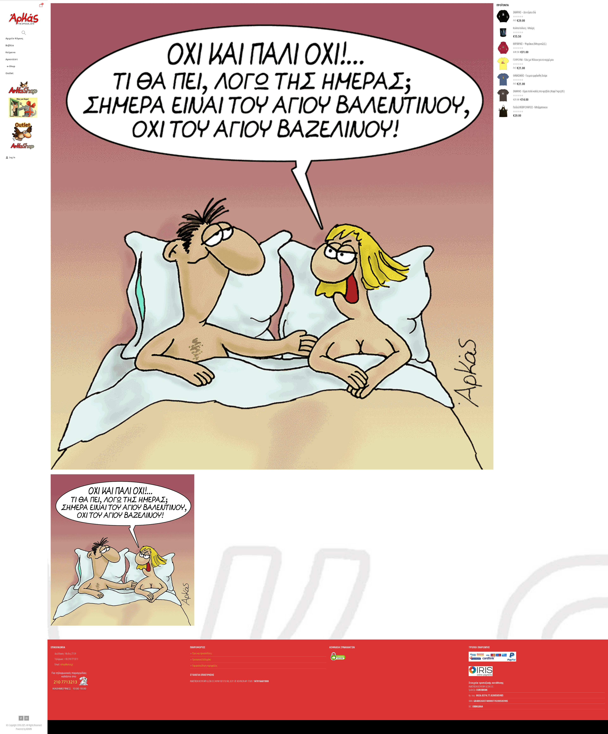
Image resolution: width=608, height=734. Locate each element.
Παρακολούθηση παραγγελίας (204, 665)
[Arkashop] (23, 88)
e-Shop (11, 66)
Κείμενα (10, 52)
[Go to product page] (503, 16)
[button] (23, 33)
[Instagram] (26, 718)
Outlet (9, 73)
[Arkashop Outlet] (23, 135)
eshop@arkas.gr (66, 664)
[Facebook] (21, 718)
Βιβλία (10, 45)
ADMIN (29, 729)
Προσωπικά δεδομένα (201, 659)
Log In (12, 157)
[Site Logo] (24, 19)
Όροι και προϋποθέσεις (202, 653)
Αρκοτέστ (12, 59)
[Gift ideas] (23, 108)
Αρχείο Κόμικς (14, 38)
